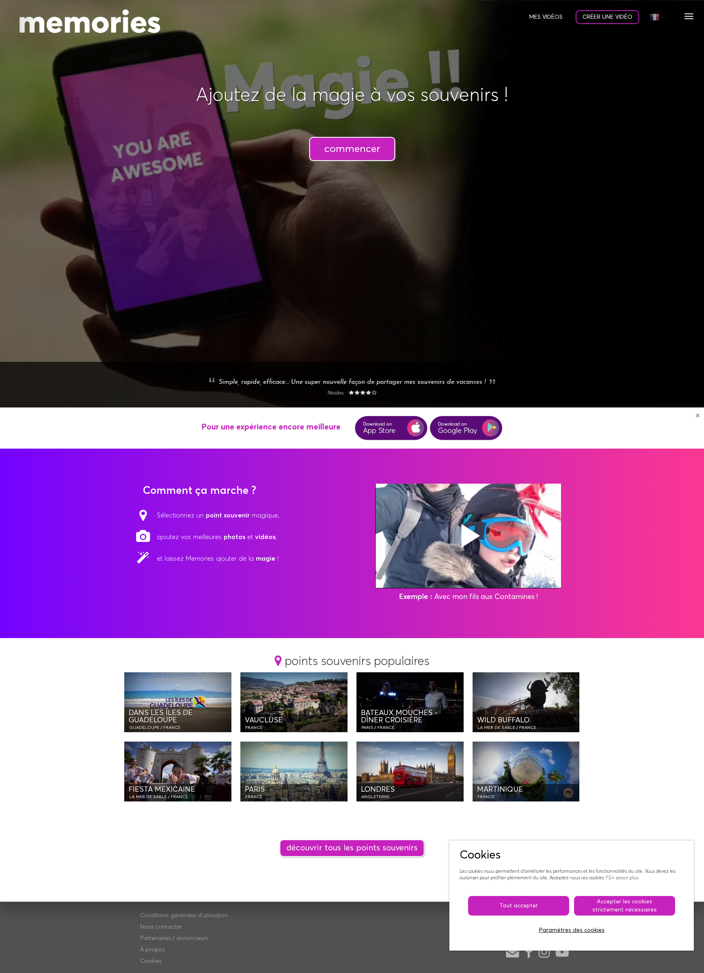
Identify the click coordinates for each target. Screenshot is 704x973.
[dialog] (571, 896)
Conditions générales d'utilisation (184, 915)
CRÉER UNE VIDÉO (607, 17)
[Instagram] (544, 953)
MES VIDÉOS (546, 17)
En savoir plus (623, 878)
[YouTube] (562, 953)
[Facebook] (528, 953)
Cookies (150, 961)
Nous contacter (161, 927)
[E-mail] (512, 953)
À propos (152, 950)
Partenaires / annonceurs (174, 938)
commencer (352, 149)
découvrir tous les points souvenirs (352, 848)
